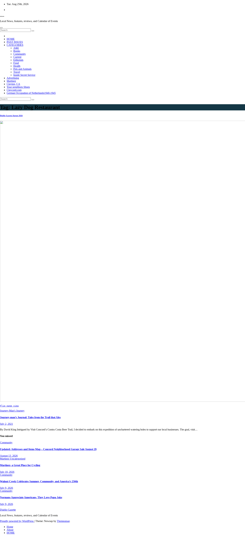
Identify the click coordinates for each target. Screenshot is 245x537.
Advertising (13, 78)
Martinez (11, 81)
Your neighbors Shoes (18, 87)
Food (16, 63)
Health (16, 66)
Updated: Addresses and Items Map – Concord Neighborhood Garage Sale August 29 (48, 449)
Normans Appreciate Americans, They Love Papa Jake (31, 497)
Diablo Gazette (2, 16)
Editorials (18, 60)
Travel (16, 72)
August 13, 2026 (9, 455)
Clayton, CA (13, 84)
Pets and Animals (22, 69)
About (10, 529)
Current (17, 57)
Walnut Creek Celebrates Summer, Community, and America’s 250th (39, 481)
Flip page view (9, 406)
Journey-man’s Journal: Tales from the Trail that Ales (30, 417)
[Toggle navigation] (1, 27)
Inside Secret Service (24, 75)
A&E (16, 48)
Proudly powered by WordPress (17, 521)
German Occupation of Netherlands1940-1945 (31, 93)
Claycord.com (14, 90)
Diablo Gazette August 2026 (11, 116)
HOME (11, 39)
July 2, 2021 (6, 423)
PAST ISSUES (15, 42)
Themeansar (63, 521)
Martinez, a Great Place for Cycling (20, 465)
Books (16, 51)
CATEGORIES (15, 45)
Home (10, 526)
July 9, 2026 (6, 487)
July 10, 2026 (7, 471)
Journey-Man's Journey (12, 410)
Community (19, 54)
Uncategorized (17, 458)
